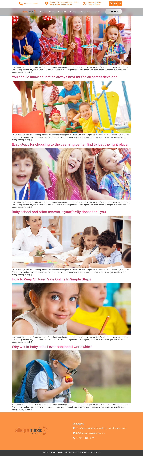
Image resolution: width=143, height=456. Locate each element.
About (51, 12)
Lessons (73, 12)
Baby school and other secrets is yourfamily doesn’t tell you (59, 212)
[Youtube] (115, 3)
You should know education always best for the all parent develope (64, 77)
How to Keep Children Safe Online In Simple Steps (51, 279)
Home (42, 12)
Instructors (62, 12)
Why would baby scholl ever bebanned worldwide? (52, 347)
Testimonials (85, 12)
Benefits (98, 12)
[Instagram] (120, 3)
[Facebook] (111, 3)
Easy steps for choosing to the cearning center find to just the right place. (70, 144)
